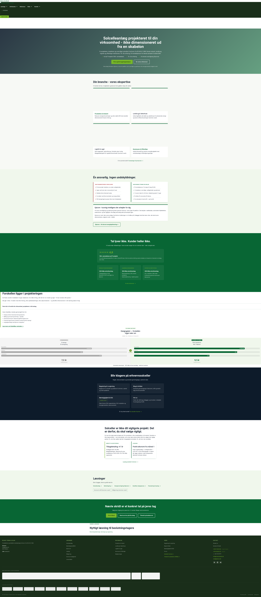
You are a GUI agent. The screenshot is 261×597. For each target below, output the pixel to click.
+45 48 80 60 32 (219, 551)
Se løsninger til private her (135, 160)
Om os (135, 398)
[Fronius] (7, 589)
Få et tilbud (111, 515)
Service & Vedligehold (71, 556)
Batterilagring (107, 486)
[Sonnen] (105, 589)
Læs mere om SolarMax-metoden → (12, 326)
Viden (28, 6)
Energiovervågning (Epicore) (122, 486)
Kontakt (36, 6)
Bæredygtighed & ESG (169, 548)
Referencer (22, 6)
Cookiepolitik (250, 594)
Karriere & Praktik (217, 546)
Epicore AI (68, 548)
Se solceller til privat (135, 411)
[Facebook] (214, 562)
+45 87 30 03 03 (220, 549)
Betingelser (256, 594)
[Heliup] (40, 589)
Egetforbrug (3, 350)
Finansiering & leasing (153, 486)
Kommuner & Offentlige (140, 149)
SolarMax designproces (138, 486)
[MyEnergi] (72, 589)
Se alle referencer (129, 283)
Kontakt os (215, 543)
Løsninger (3, 6)
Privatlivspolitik (243, 594)
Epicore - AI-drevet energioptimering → (106, 224)
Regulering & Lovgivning (107, 386)
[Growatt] (83, 589)
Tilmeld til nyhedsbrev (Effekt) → (172, 556)
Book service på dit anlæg (127, 515)
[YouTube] (220, 562)
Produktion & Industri (101, 113)
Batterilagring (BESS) (71, 546)
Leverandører (69, 559)
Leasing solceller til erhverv (130, 462)
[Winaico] (18, 589)
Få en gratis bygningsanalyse (122, 62)
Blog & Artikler (137, 386)
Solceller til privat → (169, 554)
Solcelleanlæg (96, 486)
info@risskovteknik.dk (218, 556)
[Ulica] (61, 589)
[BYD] (50, 589)
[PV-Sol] (116, 589)
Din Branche (13, 6)
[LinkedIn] (217, 562)
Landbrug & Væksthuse (120, 546)
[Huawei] (94, 589)
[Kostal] (29, 589)
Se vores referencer (142, 62)
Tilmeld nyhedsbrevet (146, 515)
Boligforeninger (118, 554)
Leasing (68, 551)
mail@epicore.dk (217, 558)
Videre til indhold (4, 1)
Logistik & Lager (118, 548)
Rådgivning (68, 554)
